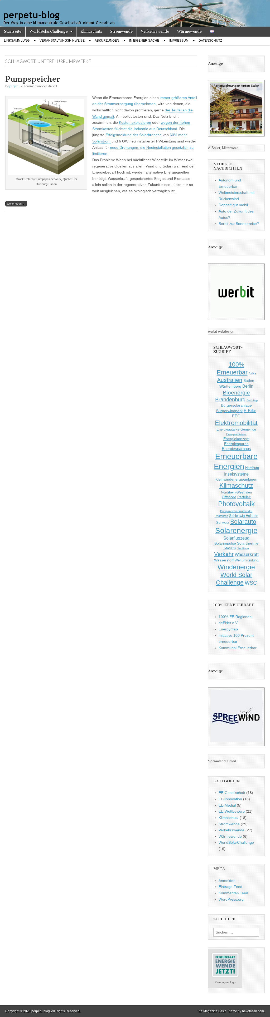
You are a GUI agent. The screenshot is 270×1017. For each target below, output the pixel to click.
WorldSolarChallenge (49, 31)
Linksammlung (17, 40)
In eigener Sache (144, 40)
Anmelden (227, 880)
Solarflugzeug (236, 538)
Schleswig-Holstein (243, 516)
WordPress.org (231, 899)
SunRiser (243, 548)
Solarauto (243, 522)
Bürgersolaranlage (236, 405)
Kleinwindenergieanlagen (236, 479)
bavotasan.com (253, 1011)
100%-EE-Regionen (235, 617)
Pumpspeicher (32, 79)
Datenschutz (210, 40)
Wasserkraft (247, 554)
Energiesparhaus (236, 448)
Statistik (230, 548)
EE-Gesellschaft (232, 793)
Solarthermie (247, 543)
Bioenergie (236, 392)
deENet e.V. (228, 623)
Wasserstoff (224, 560)
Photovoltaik (236, 504)
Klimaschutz (91, 31)
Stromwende (121, 31)
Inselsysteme (236, 474)
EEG (236, 416)
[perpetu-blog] (135, 13)
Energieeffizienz (236, 434)
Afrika (252, 373)
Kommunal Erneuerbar (238, 648)
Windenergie (236, 567)
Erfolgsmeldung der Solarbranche (133, 135)
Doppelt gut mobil (233, 205)
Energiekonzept (236, 439)
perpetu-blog (40, 1011)
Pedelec (244, 497)
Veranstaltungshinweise (62, 40)
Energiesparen (236, 444)
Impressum (179, 40)
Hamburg (252, 468)
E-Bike (250, 410)
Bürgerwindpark (229, 411)
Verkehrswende (155, 31)
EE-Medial (227, 805)
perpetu (14, 86)
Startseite (12, 31)
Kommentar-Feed (233, 893)
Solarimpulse (225, 543)
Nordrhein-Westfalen (236, 492)
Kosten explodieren (135, 122)
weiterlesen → (16, 203)
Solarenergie (236, 530)
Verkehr (224, 554)
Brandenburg (230, 399)
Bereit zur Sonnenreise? (239, 223)
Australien (229, 380)
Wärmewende (189, 31)
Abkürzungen (107, 40)
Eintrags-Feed (230, 887)
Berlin (247, 386)
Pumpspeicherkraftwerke (236, 511)
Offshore (229, 497)
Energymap (228, 629)
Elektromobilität (236, 422)
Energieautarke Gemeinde (236, 429)
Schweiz (222, 523)
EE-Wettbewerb (232, 811)
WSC (251, 583)
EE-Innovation (230, 799)
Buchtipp (252, 400)
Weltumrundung (246, 560)
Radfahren (221, 515)
